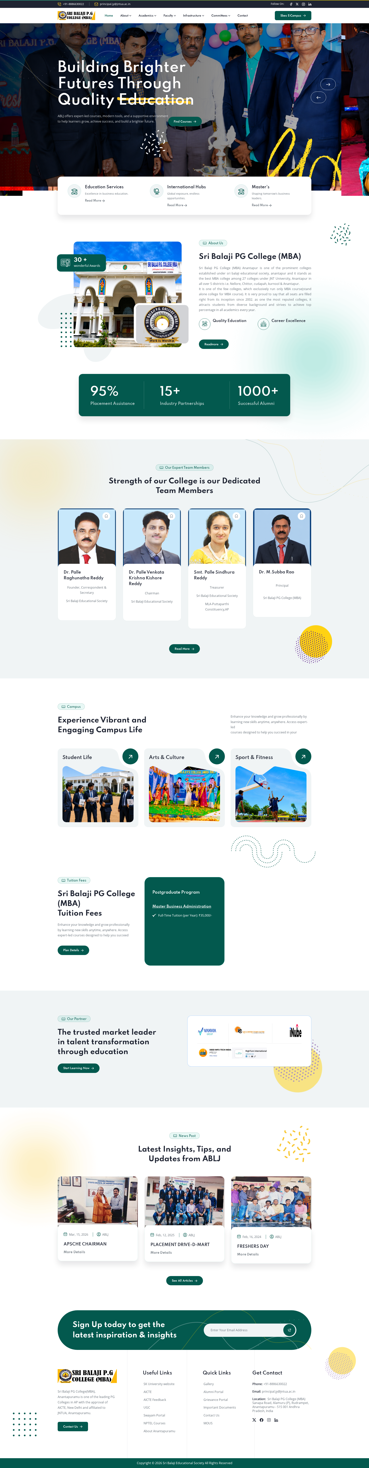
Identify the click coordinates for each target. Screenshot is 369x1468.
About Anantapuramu (159, 1431)
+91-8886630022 (73, 4)
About (124, 15)
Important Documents (220, 1407)
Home (109, 15)
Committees (219, 15)
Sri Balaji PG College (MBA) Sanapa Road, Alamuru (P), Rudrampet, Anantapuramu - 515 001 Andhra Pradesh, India (280, 1405)
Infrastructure (192, 15)
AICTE (148, 1392)
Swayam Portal (154, 1415)
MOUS (208, 1423)
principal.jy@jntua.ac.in (115, 4)
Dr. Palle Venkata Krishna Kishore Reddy (146, 578)
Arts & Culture (166, 757)
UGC (147, 1407)
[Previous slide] (318, 97)
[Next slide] (328, 84)
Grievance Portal (216, 1400)
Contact (243, 15)
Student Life (77, 757)
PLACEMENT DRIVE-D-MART (180, 1245)
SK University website (159, 1384)
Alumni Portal (213, 1392)
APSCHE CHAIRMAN (85, 1244)
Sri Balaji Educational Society (183, 1463)
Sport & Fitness (254, 757)
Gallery (209, 1384)
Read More (93, 200)
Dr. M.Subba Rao (276, 572)
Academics (146, 15)
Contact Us (211, 1415)
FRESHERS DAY (253, 1246)
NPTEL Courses (154, 1423)
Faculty (168, 15)
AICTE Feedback (155, 1400)
